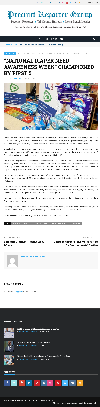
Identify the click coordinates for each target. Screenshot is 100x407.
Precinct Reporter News (14, 79)
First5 (46, 223)
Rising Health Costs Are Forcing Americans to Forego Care (43, 356)
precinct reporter (58, 223)
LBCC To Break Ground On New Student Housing (41, 45)
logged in (19, 291)
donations (37, 223)
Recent (7, 321)
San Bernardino (74, 223)
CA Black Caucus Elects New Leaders (33, 342)
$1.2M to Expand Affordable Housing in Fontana (38, 329)
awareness (16, 223)
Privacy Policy (47, 400)
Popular (18, 321)
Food (27, 400)
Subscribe (35, 400)
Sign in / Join (93, 3)
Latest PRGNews (10, 53)
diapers (26, 223)
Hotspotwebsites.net (72, 403)
